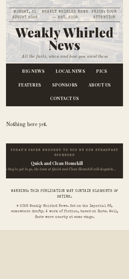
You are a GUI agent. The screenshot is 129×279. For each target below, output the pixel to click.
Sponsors (65, 85)
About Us (99, 85)
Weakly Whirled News (64, 38)
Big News (33, 71)
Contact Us (64, 98)
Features (29, 85)
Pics (101, 71)
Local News (70, 71)
